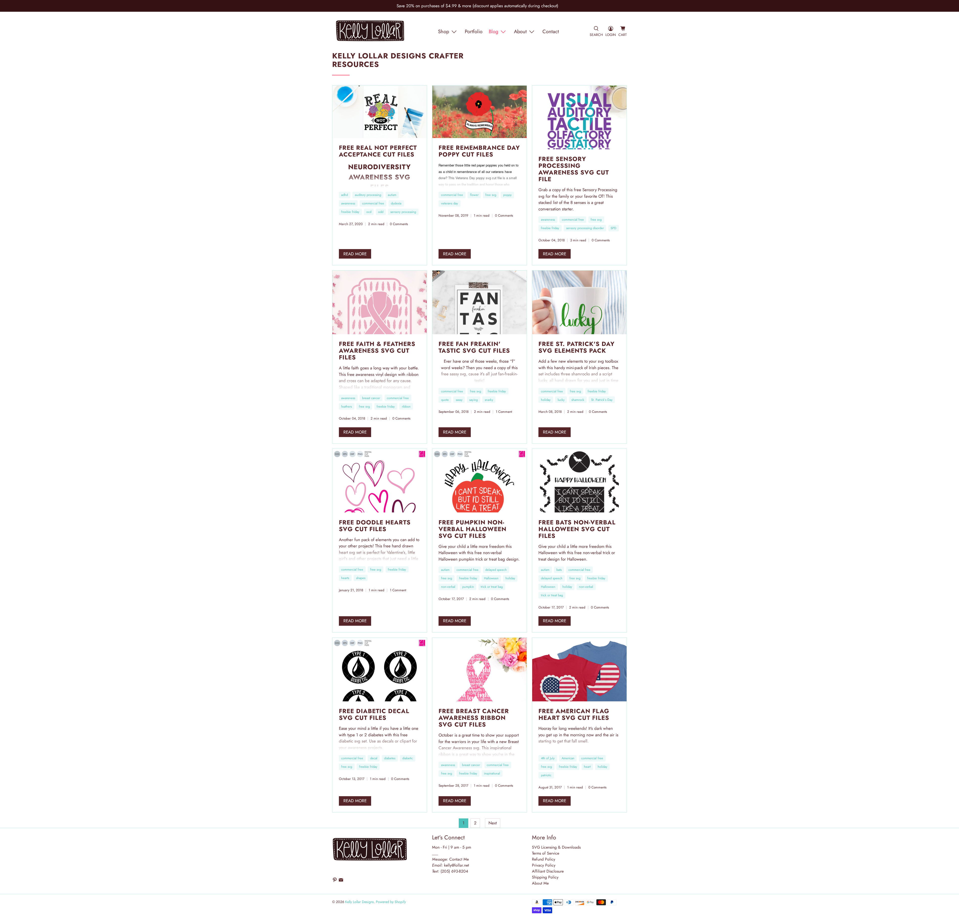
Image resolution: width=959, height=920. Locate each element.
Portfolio (473, 31)
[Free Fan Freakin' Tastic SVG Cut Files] (479, 302)
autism (392, 194)
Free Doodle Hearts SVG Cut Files (375, 525)
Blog (493, 31)
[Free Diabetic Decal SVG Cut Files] (379, 669)
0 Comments (399, 223)
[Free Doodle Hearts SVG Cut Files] (379, 480)
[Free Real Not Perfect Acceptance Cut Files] (379, 112)
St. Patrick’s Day (602, 399)
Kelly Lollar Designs (359, 901)
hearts (345, 578)
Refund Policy (543, 859)
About (520, 31)
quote (445, 399)
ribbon (406, 406)
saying (473, 399)
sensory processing (403, 211)
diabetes (389, 758)
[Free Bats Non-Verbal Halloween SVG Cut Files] (579, 480)
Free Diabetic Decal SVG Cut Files (374, 714)
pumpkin (468, 586)
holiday (546, 399)
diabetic (407, 758)
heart (587, 766)
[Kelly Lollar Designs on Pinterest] (334, 881)
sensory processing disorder (585, 228)
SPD (613, 228)
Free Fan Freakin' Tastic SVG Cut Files (474, 347)
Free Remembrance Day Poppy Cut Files (479, 151)
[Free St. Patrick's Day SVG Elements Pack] (579, 302)
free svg (490, 194)
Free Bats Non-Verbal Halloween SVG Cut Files (577, 529)
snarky (489, 399)
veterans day (449, 203)
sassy (459, 399)
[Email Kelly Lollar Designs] (340, 881)
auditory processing (368, 194)
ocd (368, 211)
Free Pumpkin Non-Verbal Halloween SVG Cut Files (472, 529)
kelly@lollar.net (456, 865)
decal (373, 758)
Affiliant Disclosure (548, 871)
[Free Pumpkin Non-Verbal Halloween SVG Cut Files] (479, 480)
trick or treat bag (492, 586)
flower (474, 194)
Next (492, 823)
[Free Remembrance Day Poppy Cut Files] (479, 112)
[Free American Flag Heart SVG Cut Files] (579, 669)
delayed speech (496, 569)
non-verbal (448, 586)
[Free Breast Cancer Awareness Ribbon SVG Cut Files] (479, 669)
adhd (344, 194)
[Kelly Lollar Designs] (370, 31)
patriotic (546, 775)
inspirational (492, 773)
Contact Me (450, 859)
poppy (507, 194)
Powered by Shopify (391, 901)
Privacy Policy (543, 865)
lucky (561, 399)
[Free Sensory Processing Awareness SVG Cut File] (579, 117)
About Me (540, 883)
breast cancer (371, 398)
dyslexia (396, 203)
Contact (550, 31)
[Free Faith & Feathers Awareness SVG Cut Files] (379, 302)
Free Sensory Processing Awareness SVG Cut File (573, 168)
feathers (346, 406)
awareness (348, 203)
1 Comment (504, 411)
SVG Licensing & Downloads (556, 847)
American (568, 758)
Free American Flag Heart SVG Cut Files (573, 714)
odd (380, 211)
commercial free (373, 203)
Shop (443, 31)
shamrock (577, 399)
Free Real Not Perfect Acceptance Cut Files (378, 151)
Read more (355, 254)
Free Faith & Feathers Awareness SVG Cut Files (377, 350)
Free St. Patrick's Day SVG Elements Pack (576, 347)
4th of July (548, 758)
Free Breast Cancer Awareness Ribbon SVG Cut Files (474, 718)
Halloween (491, 578)
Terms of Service (545, 853)
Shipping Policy (545, 877)
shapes (360, 578)
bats (559, 569)
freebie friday (350, 211)
